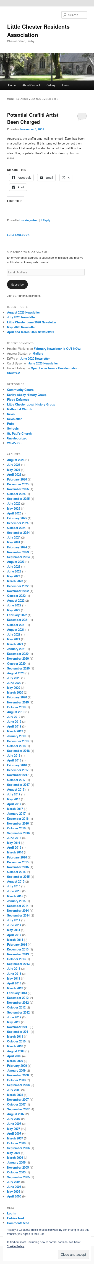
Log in (11, 1213)
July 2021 (13, 634)
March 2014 (15, 939)
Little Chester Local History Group (31, 404)
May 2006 (13, 1152)
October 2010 (16, 1041)
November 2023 (18, 552)
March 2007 (15, 1138)
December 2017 (18, 770)
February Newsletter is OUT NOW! (57, 348)
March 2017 (15, 808)
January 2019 (16, 736)
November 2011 (18, 1027)
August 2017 (15, 789)
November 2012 (18, 1002)
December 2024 (18, 523)
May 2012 (13, 1022)
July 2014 (13, 920)
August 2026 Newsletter (23, 312)
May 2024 (13, 542)
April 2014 (14, 935)
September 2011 (18, 1031)
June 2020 (14, 683)
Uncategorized (28, 220)
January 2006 (16, 1162)
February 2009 (17, 1065)
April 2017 (14, 804)
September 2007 (18, 1109)
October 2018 (16, 746)
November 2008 (18, 1075)
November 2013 (18, 954)
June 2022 (14, 605)
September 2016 (18, 833)
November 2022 (18, 591)
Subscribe (17, 284)
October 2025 (16, 494)
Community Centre (20, 389)
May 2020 (13, 687)
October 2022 (16, 595)
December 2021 (18, 619)
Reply (45, 220)
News (11, 414)
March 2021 (15, 644)
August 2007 (15, 1114)
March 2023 (15, 581)
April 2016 (14, 847)
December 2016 (18, 818)
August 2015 (15, 881)
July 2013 (13, 968)
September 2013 (18, 963)
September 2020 (18, 668)
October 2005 (16, 1172)
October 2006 (16, 1143)
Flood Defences (18, 399)
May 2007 (13, 1128)
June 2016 (14, 838)
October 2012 (16, 1007)
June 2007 (14, 1123)
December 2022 (18, 586)
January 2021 (16, 649)
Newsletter (14, 419)
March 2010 (15, 1046)
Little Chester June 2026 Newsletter (31, 322)
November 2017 (18, 774)
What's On (14, 443)
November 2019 (18, 702)
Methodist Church (19, 409)
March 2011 (15, 1036)
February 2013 (17, 993)
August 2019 (15, 712)
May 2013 (13, 978)
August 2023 (15, 561)
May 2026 (13, 469)
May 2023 (13, 576)
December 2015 (18, 862)
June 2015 (14, 891)
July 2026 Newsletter (21, 317)
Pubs (10, 423)
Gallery (51, 85)
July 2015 (13, 886)
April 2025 (14, 513)
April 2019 (14, 726)
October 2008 (16, 1080)
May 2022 (13, 610)
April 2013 (14, 983)
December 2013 (18, 949)
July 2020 (13, 678)
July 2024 (13, 537)
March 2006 (15, 1157)
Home (12, 85)
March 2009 (15, 1060)
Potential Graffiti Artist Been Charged (32, 118)
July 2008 (13, 1090)
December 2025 (18, 484)
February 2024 (17, 547)
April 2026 (14, 474)
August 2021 (15, 629)
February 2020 (17, 697)
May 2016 (13, 842)
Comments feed (18, 1223)
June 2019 (14, 721)
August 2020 (15, 673)
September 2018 (18, 750)
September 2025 (18, 498)
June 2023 (14, 571)
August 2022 (15, 600)
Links (65, 85)
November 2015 (18, 867)
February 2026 (17, 479)
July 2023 (13, 566)
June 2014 (14, 925)
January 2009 (16, 1070)
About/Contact (31, 85)
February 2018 (17, 765)
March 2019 (15, 731)
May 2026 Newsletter (21, 327)
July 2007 (13, 1119)
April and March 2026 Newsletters (30, 332)
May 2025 (13, 508)
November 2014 (18, 910)
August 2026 (15, 460)
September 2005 (18, 1177)
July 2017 (13, 794)
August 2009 (15, 1051)
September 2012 (18, 1012)
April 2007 (14, 1133)
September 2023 (18, 557)
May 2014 (13, 930)
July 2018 (13, 755)
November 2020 (18, 658)
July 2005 (13, 1182)
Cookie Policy (15, 1246)
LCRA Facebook (18, 234)
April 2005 (14, 1196)
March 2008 (15, 1094)
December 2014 (18, 905)
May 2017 (13, 799)
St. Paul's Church (19, 433)
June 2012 (14, 1017)
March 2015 (15, 896)
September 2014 (18, 915)
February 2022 (17, 615)
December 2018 (18, 741)
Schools (13, 428)
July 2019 (13, 716)
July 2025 (13, 503)
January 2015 (16, 901)
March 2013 (15, 988)
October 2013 (16, 959)
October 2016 (16, 828)
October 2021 (16, 624)
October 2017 (16, 780)
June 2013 (14, 973)
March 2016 (15, 852)
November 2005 (18, 1167)
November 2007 (18, 1099)
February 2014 (17, 944)
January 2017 (16, 813)
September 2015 (18, 876)
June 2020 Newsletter (35, 358)
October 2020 (16, 663)
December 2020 (18, 653)
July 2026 (13, 464)
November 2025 (18, 489)
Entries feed (15, 1218)
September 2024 (18, 532)
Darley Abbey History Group (27, 394)
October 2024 (16, 527)
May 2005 (13, 1191)
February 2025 (17, 518)
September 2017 (18, 784)
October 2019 (16, 707)
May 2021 (13, 639)
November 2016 (18, 823)
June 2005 (14, 1186)
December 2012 (18, 997)
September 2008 (18, 1085)
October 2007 (16, 1104)
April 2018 (14, 760)
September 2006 (18, 1148)
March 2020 (15, 692)
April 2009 (14, 1056)
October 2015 (16, 872)
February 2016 (17, 857)
